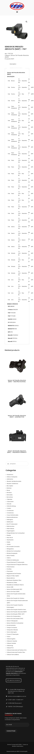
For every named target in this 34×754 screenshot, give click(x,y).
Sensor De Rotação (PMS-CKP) (15, 614)
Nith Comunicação (22, 751)
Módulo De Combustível (13, 551)
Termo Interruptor (12, 632)
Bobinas (9, 488)
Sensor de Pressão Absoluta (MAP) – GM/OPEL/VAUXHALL (17, 381)
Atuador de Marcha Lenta (14, 481)
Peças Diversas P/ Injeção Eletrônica (17, 564)
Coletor (9, 508)
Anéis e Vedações (12, 477)
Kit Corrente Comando (13, 546)
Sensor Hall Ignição (12, 621)
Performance (10, 567)
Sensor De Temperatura (13, 616)
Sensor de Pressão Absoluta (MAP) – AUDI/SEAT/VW (17, 416)
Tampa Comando (12, 627)
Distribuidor (10, 522)
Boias (8, 490)
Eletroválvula (10, 528)
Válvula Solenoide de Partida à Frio (17, 650)
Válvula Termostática (13, 654)
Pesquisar (8, 464)
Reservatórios (11, 578)
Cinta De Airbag (11, 506)
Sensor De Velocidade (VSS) (15, 618)
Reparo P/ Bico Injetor (13, 576)
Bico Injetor (10, 486)
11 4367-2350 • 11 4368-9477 (15, 700)
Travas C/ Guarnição (13, 634)
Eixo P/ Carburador (12, 524)
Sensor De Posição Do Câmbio (15, 598)
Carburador (10, 501)
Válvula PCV (10, 648)
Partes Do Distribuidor (13, 560)
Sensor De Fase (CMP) (13, 591)
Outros (9, 558)
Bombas (9, 492)
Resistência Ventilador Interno (15, 585)
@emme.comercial (15, 680)
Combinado (10, 510)
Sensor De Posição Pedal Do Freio (16, 609)
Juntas (9, 544)
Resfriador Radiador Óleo (14, 580)
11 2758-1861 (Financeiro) (15, 703)
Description (13, 64)
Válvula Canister (11, 643)
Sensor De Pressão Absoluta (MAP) (17, 612)
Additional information (16, 68)
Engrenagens (10, 531)
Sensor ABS (10, 587)
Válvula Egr (10, 645)
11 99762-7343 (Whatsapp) (15, 706)
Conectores (10, 513)
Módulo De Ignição (12, 553)
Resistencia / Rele (12, 582)
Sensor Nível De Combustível (15, 623)
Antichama (10, 479)
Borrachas (10, 497)
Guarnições (10, 540)
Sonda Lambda (11, 625)
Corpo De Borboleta (12, 515)
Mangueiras (10, 549)
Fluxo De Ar (10, 537)
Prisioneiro (10, 571)
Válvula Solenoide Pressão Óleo (16, 652)
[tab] (13, 64)
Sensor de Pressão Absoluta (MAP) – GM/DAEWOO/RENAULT (17, 451)
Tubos (8, 636)
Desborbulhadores (12, 517)
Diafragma (10, 519)
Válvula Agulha (11, 639)
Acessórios (10, 474)
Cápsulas (9, 499)
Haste (8, 542)
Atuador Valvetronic (12, 483)
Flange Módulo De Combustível (15, 533)
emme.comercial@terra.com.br (17, 696)
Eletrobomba (10, 526)
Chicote (9, 504)
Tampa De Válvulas (12, 630)
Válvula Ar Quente (12, 641)
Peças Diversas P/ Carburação (15, 562)
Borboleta (9, 495)
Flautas (9, 535)
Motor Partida (10, 555)
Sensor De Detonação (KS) (14, 589)
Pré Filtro (9, 569)
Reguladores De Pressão (14, 573)
